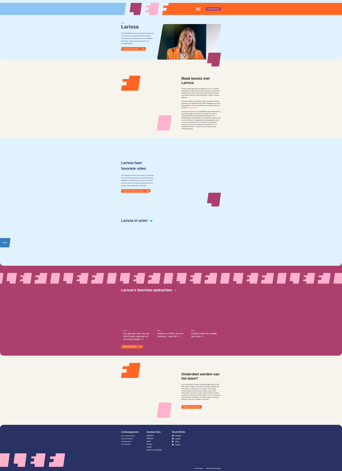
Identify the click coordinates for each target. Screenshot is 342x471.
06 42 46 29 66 (126, 444)
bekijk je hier (191, 107)
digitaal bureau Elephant (215, 468)
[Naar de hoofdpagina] (149, 9)
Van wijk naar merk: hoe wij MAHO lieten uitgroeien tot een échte (136, 336)
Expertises (150, 435)
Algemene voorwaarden (154, 449)
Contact (149, 447)
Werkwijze (150, 438)
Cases (149, 441)
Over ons (149, 444)
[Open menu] (198, 9)
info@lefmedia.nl (126, 441)
